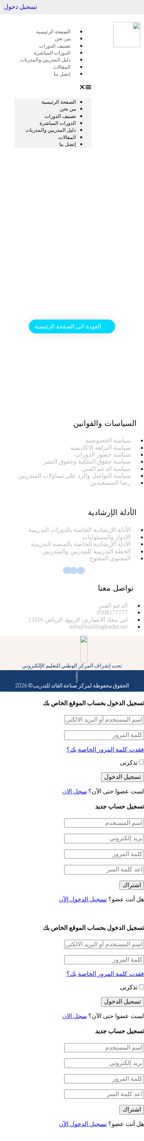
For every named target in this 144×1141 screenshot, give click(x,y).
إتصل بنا (62, 74)
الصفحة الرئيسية (58, 102)
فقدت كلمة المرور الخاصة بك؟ (105, 749)
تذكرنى (129, 762)
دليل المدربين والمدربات (45, 60)
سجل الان (74, 791)
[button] (53, 87)
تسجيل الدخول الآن (83, 899)
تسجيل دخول (20, 6)
